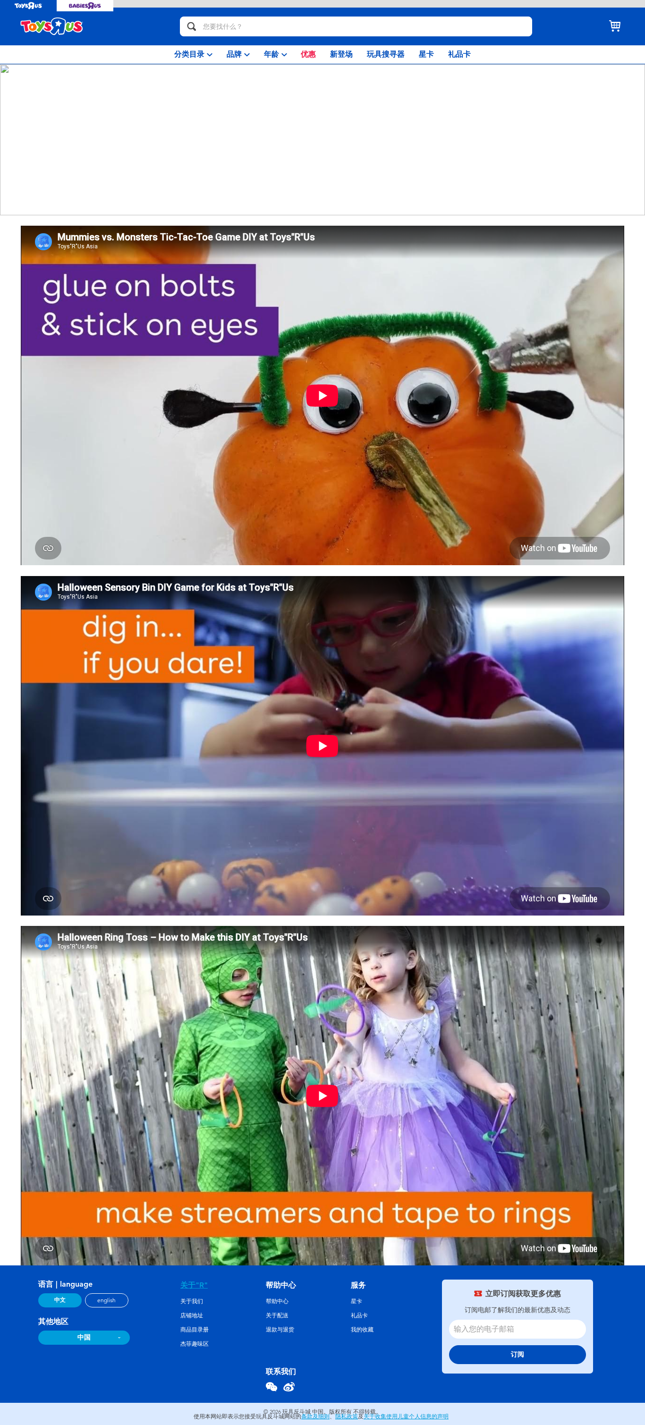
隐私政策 (346, 1416)
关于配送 (277, 1315)
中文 (60, 1300)
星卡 (356, 1301)
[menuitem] (193, 54)
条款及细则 (315, 1416)
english (106, 1300)
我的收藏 (362, 1329)
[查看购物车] (614, 26)
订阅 (517, 1354)
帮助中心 (277, 1301)
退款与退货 (280, 1329)
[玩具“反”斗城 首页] (52, 26)
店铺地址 (191, 1315)
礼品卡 (359, 1315)
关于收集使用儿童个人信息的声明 (406, 1416)
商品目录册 (194, 1329)
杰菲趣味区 (194, 1343)
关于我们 (191, 1301)
